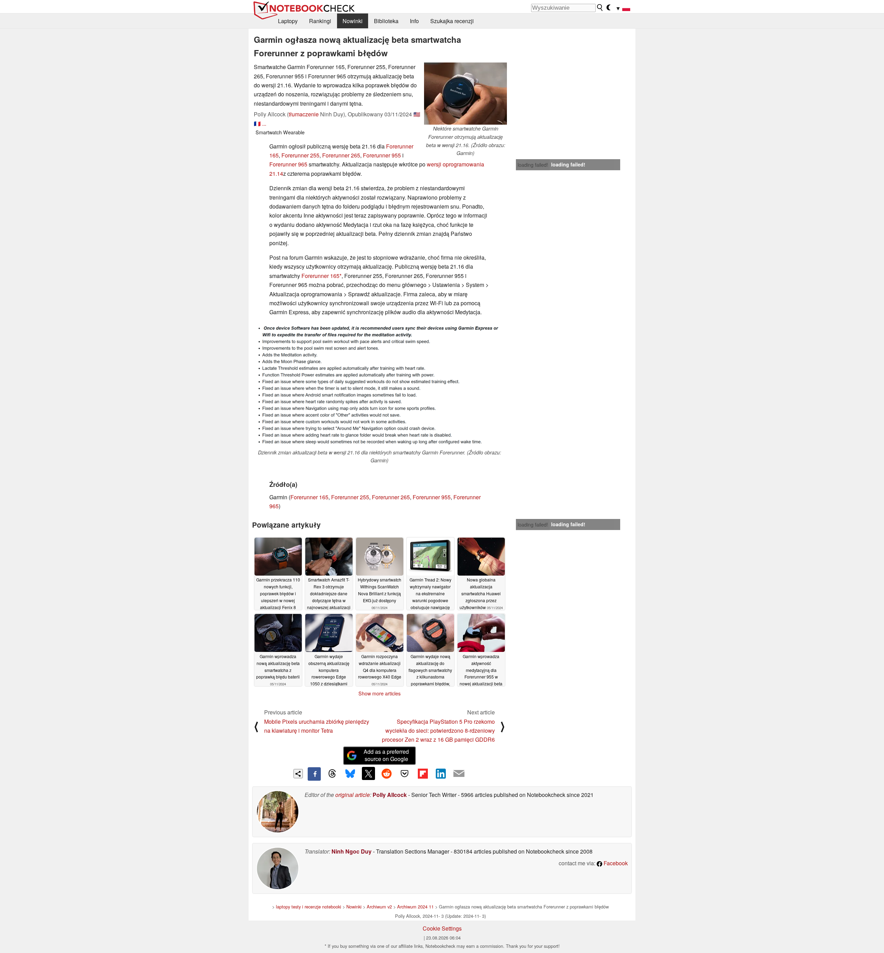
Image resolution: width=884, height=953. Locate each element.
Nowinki (353, 21)
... (264, 123)
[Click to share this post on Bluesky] (350, 773)
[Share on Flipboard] (422, 773)
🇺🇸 (416, 114)
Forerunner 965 (288, 164)
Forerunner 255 (300, 155)
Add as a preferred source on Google (386, 755)
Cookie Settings (442, 928)
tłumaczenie (304, 114)
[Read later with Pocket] (404, 773)
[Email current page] (458, 773)
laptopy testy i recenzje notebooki (308, 906)
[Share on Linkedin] (440, 773)
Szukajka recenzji (452, 21)
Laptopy (288, 21)
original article (352, 795)
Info (414, 21)
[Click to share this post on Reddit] (386, 773)
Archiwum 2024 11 (415, 906)
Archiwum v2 (379, 906)
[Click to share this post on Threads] (332, 773)
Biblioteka (386, 21)
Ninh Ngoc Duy (352, 851)
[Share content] (298, 773)
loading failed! (533, 164)
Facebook (615, 863)
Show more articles (379, 693)
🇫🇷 (257, 123)
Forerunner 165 (320, 276)
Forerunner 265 (341, 155)
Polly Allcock (390, 795)
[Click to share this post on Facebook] (314, 773)
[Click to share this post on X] (368, 773)
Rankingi (320, 21)
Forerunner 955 (382, 155)
